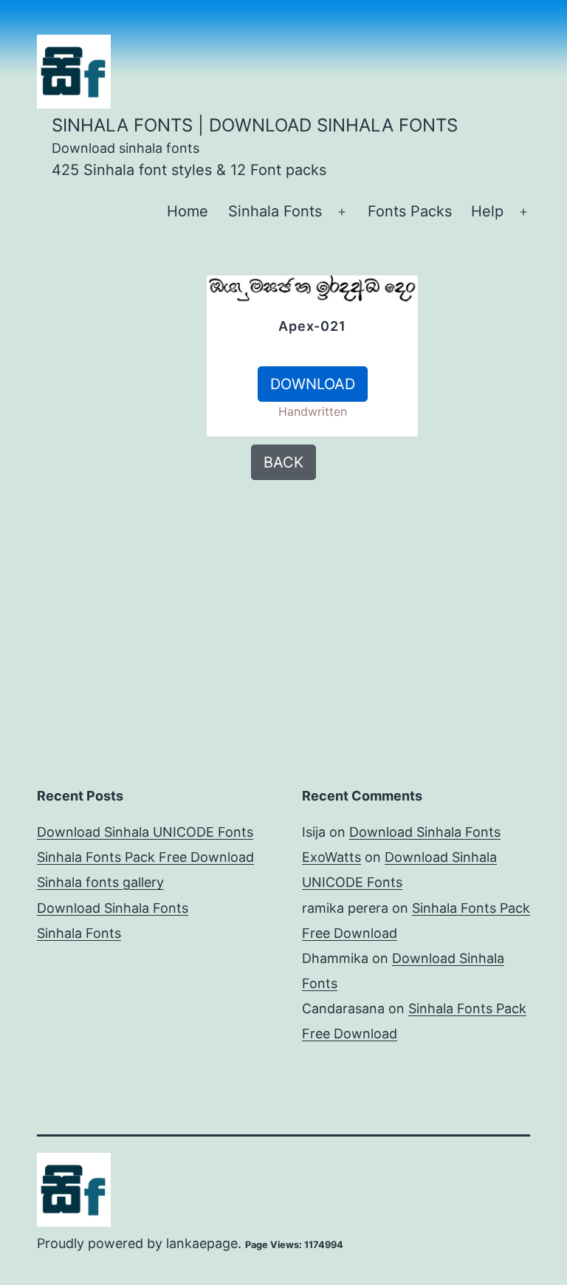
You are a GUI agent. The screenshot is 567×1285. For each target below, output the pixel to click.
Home (187, 211)
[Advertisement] (106, 348)
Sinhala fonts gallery (100, 882)
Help (487, 211)
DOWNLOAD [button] (312, 384)
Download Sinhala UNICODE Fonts (145, 832)
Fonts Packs (410, 211)
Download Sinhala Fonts (112, 908)
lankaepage (202, 1243)
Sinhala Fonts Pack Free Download (145, 857)
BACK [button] (283, 462)
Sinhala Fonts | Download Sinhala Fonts (255, 125)
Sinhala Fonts (275, 211)
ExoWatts (331, 857)
